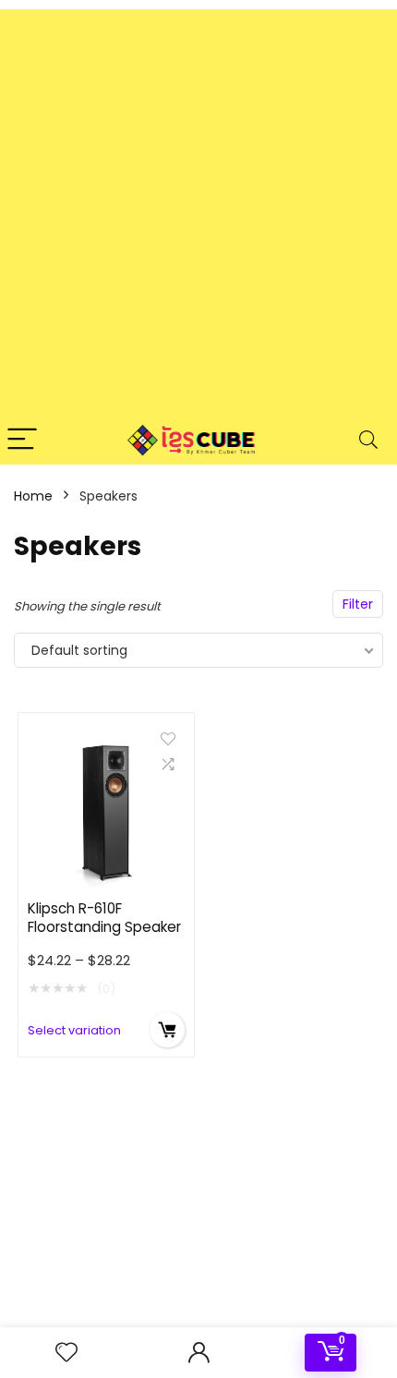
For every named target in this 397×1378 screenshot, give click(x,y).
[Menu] (22, 440)
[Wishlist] (66, 1352)
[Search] (368, 440)
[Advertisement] (198, 207)
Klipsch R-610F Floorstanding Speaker (104, 918)
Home (33, 496)
